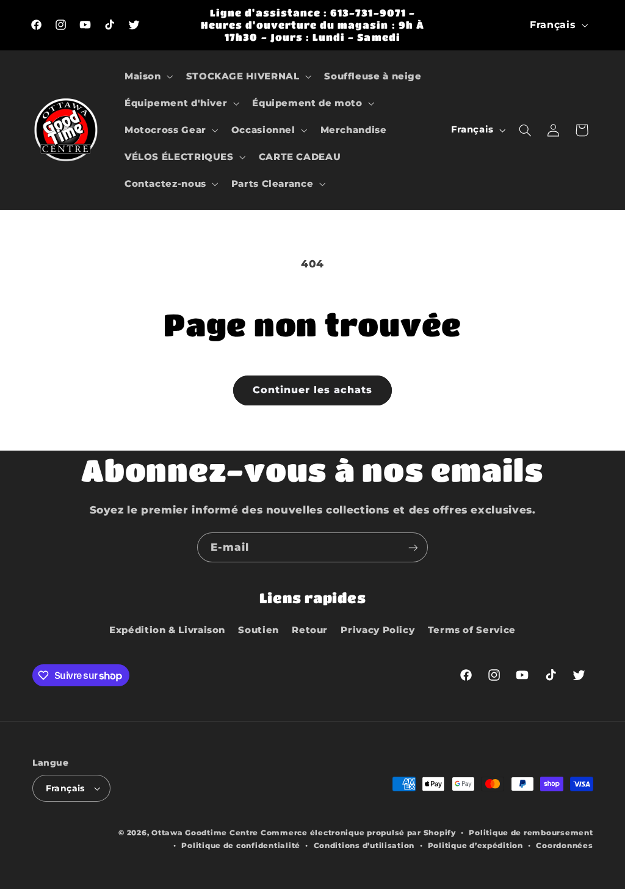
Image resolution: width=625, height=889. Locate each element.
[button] (147, 76)
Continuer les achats (313, 390)
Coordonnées (564, 845)
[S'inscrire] (413, 547)
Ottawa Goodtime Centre (206, 833)
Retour (310, 630)
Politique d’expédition (475, 845)
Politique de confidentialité (240, 845)
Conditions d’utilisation (364, 845)
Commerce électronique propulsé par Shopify (358, 833)
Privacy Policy (377, 630)
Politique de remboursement (531, 833)
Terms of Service (472, 630)
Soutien (258, 630)
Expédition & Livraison (167, 630)
